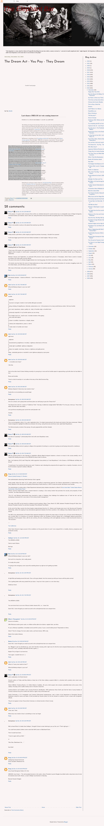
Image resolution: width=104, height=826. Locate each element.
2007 (88, 276)
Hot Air (10, 111)
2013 (88, 81)
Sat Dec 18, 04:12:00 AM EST (23, 211)
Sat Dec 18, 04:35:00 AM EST (18, 275)
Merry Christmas (92, 113)
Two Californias (12, 525)
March (90, 264)
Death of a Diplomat (93, 169)
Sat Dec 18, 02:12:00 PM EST (23, 572)
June (89, 257)
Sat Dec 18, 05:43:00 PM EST (19, 768)
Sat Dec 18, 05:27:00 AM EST (19, 284)
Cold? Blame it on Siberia (94, 108)
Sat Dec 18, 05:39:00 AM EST (19, 334)
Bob (9, 275)
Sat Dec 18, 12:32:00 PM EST (21, 538)
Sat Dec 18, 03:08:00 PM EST (23, 674)
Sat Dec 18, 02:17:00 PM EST (23, 595)
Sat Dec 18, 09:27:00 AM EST (23, 453)
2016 (88, 74)
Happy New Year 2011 (94, 91)
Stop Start (90, 161)
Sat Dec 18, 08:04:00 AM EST (23, 420)
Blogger (66, 822)
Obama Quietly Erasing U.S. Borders (17, 476)
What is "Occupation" (14, 619)
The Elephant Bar (28, 8)
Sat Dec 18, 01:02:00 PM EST (18, 553)
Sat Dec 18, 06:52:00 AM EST (19, 386)
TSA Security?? (92, 115)
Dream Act (11, 199)
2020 (88, 65)
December (91, 90)
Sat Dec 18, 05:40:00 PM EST (19, 757)
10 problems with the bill (42, 138)
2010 (88, 88)
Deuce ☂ (10, 211)
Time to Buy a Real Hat (94, 104)
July (89, 255)
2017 (88, 72)
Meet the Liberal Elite (93, 190)
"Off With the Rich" (93, 204)
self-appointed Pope (47, 182)
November (91, 246)
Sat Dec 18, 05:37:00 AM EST (19, 294)
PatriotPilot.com (92, 111)
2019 (88, 67)
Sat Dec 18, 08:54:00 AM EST (23, 443)
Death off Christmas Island (95, 159)
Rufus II (10, 641)
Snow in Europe (92, 117)
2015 (88, 76)
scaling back (37, 129)
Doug (9, 474)
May (89, 260)
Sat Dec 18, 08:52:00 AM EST (23, 434)
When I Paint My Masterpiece (95, 157)
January (90, 268)
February (91, 266)
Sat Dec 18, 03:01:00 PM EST (19, 662)
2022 (88, 61)
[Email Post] (31, 198)
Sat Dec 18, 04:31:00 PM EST (23, 721)
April (89, 262)
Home (43, 807)
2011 (88, 85)
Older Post (78, 807)
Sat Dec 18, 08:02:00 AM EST (23, 399)
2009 (88, 271)
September (91, 251)
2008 (88, 273)
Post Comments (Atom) (17, 810)
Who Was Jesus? (92, 146)
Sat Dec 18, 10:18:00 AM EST (19, 474)
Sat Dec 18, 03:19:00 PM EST (19, 708)
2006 (88, 278)
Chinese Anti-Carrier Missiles (95, 102)
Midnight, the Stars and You (95, 179)
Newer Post (8, 807)
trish (9, 284)
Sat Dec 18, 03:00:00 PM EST (21, 641)
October (90, 248)
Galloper (10, 538)
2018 (88, 70)
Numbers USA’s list (31, 184)
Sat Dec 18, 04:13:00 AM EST (23, 222)
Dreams (90, 106)
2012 (88, 83)
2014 (88, 79)
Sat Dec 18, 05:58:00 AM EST (19, 359)
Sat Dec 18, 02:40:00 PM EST (28, 619)
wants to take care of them (14, 149)
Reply (9, 217)
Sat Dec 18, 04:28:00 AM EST (23, 245)
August (90, 253)
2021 (88, 63)
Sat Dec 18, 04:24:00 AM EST (23, 232)
